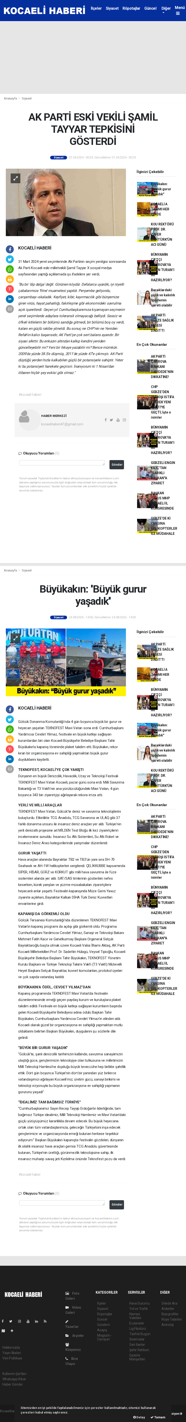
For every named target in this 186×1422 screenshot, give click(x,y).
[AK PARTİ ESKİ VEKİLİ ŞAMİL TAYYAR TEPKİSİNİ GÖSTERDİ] (66, 202)
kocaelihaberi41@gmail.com (62, 424)
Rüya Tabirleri (172, 1319)
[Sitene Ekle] (14, 1331)
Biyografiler (170, 1314)
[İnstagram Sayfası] (21, 1321)
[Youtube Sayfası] (30, 1321)
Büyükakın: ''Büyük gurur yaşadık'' (161, 189)
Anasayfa (10, 98)
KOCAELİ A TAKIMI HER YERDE (160, 209)
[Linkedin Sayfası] (38, 1321)
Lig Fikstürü (137, 1329)
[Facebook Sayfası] (5, 1321)
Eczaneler (136, 1323)
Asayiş (102, 1330)
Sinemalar (137, 1339)
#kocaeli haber (30, 1174)
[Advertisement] (93, 57)
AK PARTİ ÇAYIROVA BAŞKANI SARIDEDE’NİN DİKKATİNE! (162, 367)
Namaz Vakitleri (135, 1316)
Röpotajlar (131, 8)
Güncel (150, 8)
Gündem (103, 1325)
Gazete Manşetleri (137, 1357)
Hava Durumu (139, 1303)
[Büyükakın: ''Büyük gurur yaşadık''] (66, 662)
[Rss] (47, 1321)
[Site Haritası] (5, 1331)
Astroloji (168, 1325)
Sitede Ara (169, 1303)
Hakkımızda (11, 1347)
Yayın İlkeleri (11, 1353)
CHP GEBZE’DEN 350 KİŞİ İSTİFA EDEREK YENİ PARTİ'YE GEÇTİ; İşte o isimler (162, 402)
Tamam (159, 1417)
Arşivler (77, 1336)
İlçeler (96, 8)
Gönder (117, 464)
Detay (140, 1417)
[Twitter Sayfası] (12, 1321)
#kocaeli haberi (30, 395)
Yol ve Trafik (138, 1309)
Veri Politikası (12, 1358)
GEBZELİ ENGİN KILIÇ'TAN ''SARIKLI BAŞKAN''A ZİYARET (163, 473)
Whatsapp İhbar (14, 1379)
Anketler (168, 1309)
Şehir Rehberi (139, 1350)
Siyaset (112, 8)
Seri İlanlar (137, 1345)
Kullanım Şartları (14, 1374)
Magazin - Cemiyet (104, 1337)
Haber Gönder (12, 1384)
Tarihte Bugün (139, 1334)
